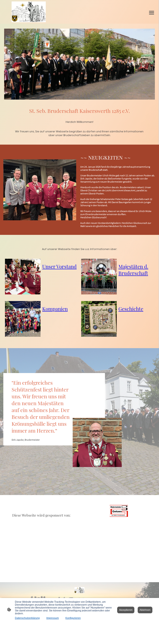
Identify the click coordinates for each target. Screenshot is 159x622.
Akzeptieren (125, 610)
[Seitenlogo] (29, 11)
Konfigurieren (73, 618)
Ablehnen (145, 610)
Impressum (52, 618)
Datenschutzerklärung (27, 618)
